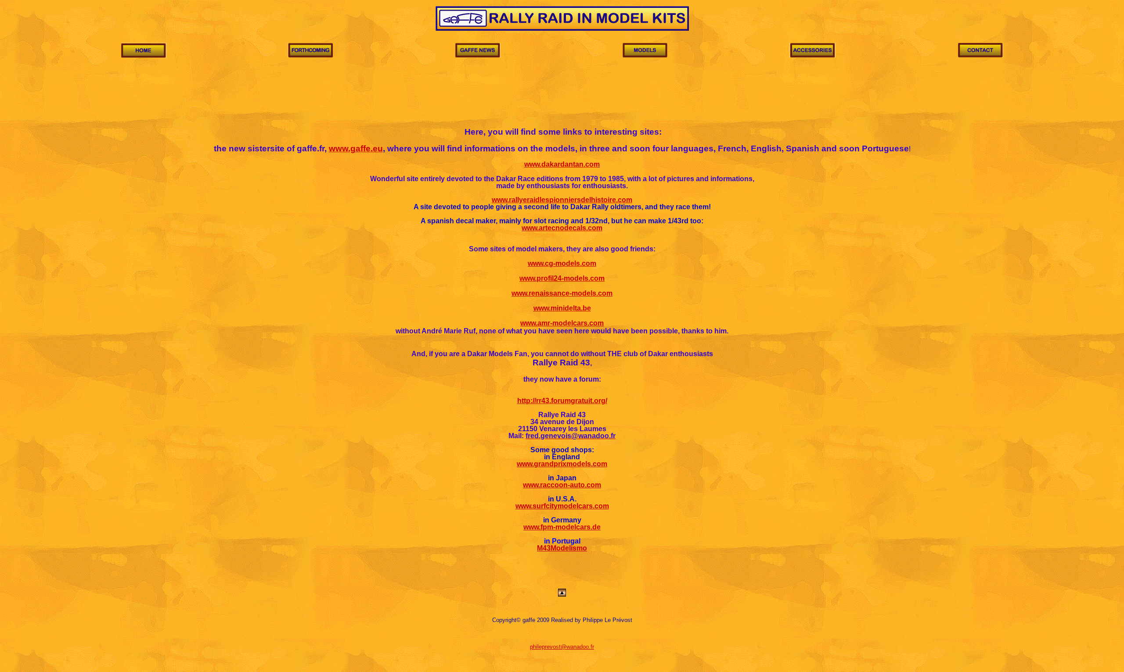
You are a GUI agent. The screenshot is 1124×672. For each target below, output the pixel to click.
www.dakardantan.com (562, 164)
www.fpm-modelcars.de (562, 527)
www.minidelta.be (562, 308)
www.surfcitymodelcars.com (562, 506)
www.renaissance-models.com (562, 293)
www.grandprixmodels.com (562, 464)
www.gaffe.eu (356, 148)
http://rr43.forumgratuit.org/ (562, 400)
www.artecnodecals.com (562, 228)
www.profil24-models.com (562, 278)
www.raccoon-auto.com (562, 485)
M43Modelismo (562, 548)
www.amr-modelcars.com (562, 323)
